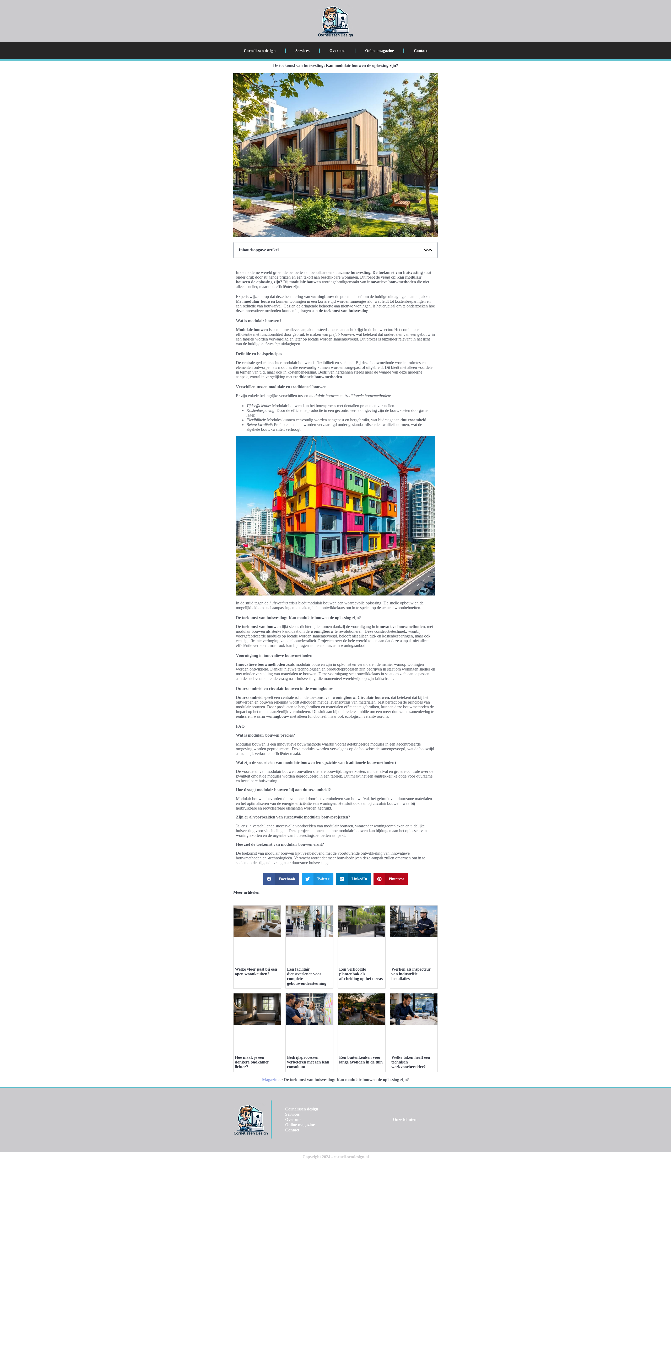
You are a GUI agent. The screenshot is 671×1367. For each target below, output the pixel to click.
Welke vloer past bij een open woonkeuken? (256, 971)
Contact (421, 51)
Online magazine (379, 51)
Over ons (337, 51)
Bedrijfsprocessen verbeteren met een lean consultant (308, 1062)
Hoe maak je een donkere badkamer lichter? (252, 1062)
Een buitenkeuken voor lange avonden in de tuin (361, 1059)
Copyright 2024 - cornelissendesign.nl (335, 1157)
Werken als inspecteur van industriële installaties (411, 974)
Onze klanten (404, 1119)
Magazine (270, 1079)
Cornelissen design (259, 51)
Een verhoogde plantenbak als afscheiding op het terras (361, 974)
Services (302, 51)
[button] (426, 250)
